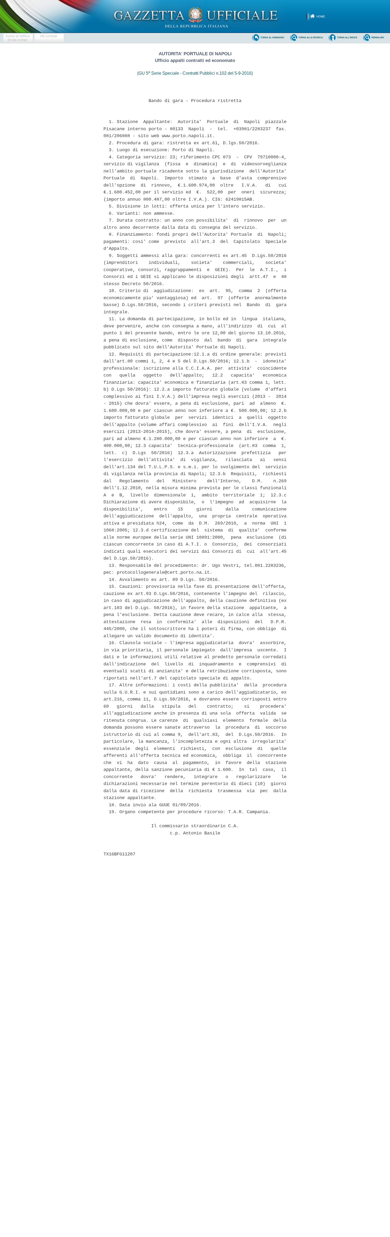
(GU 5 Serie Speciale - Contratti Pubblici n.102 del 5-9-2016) (195, 73)
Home (320, 16)
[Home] (195, 16)
